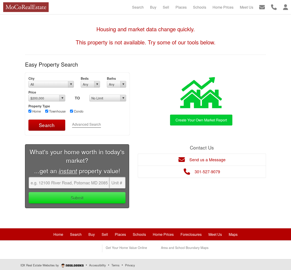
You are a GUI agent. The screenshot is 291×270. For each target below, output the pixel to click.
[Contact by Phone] (274, 6)
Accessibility (97, 265)
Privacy (130, 265)
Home (36, 111)
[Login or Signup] (285, 6)
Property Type (39, 106)
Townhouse (57, 111)
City (31, 78)
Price (32, 92)
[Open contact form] (262, 6)
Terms (115, 265)
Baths (111, 78)
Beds (85, 78)
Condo (78, 111)
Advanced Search (86, 124)
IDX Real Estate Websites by (40, 265)
